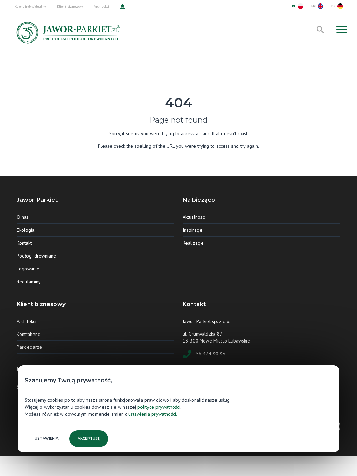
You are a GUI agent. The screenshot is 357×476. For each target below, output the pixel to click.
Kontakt (24, 243)
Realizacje (193, 243)
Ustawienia (46, 438)
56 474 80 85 (210, 354)
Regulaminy (29, 281)
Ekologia (26, 230)
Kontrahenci (29, 334)
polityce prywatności (158, 407)
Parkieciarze (29, 347)
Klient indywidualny (30, 6)
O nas (23, 217)
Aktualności (194, 217)
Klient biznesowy (70, 6)
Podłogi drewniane (36, 256)
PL (294, 6)
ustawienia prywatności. (152, 414)
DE (333, 6)
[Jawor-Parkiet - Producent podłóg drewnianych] (67, 34)
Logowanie (28, 269)
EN (313, 6)
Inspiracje (193, 230)
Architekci (101, 6)
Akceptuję (89, 438)
